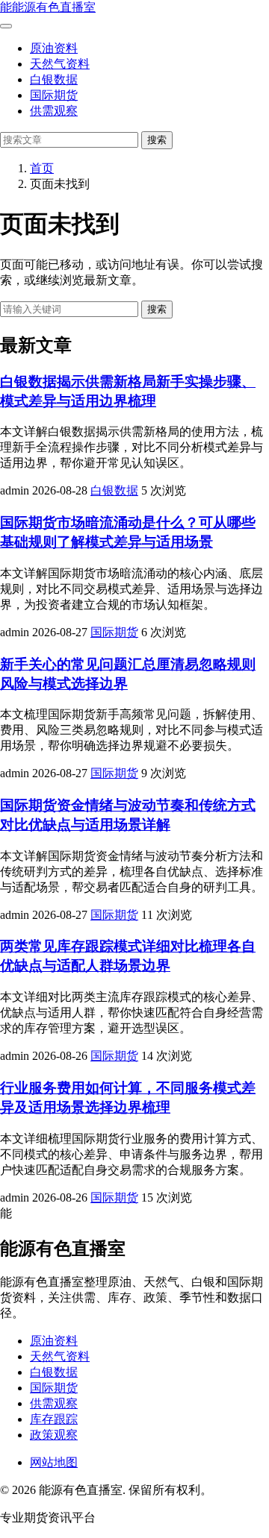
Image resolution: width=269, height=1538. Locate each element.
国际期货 (54, 95)
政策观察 (54, 1434)
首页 (42, 168)
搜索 (157, 139)
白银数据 (54, 79)
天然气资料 (60, 63)
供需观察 (54, 110)
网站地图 (54, 1462)
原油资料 (54, 48)
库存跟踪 (54, 1419)
